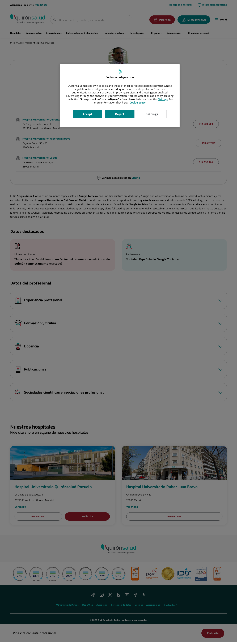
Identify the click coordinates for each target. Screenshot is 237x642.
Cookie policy (138, 102)
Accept (87, 114)
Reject (119, 114)
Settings (152, 114)
